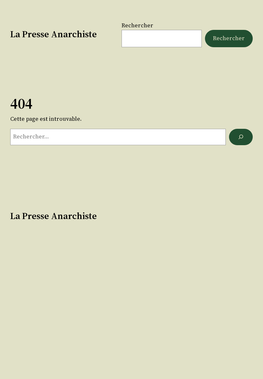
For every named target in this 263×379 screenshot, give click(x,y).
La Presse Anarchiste (53, 34)
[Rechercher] (241, 137)
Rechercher (137, 25)
